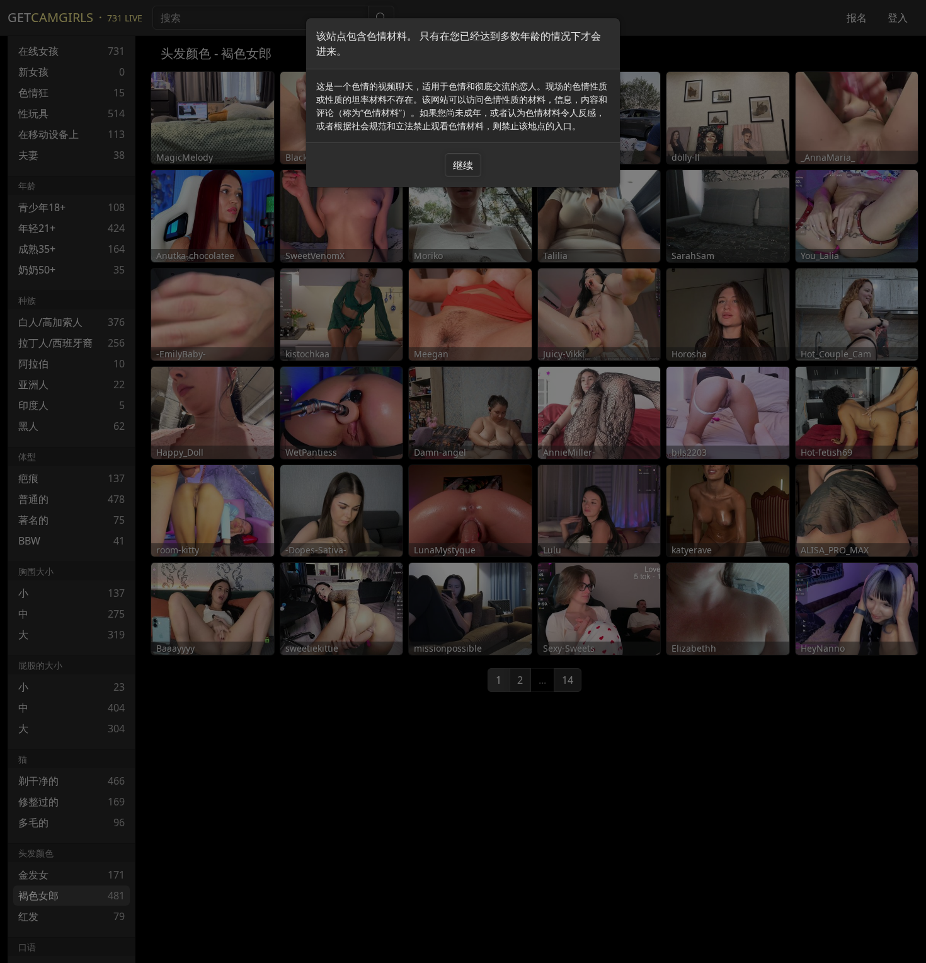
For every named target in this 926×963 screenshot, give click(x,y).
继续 (463, 165)
